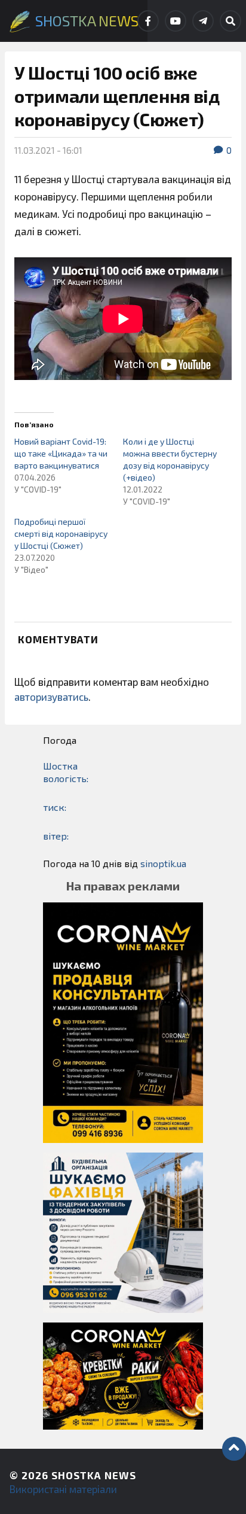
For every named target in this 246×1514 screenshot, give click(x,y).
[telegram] (203, 21)
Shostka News (93, 1475)
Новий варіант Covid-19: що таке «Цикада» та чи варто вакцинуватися (60, 453)
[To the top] (234, 1449)
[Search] (230, 21)
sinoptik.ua (163, 863)
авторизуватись (51, 697)
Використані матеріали (63, 1489)
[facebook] (148, 21)
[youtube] (175, 21)
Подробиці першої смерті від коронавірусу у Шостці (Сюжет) (60, 533)
